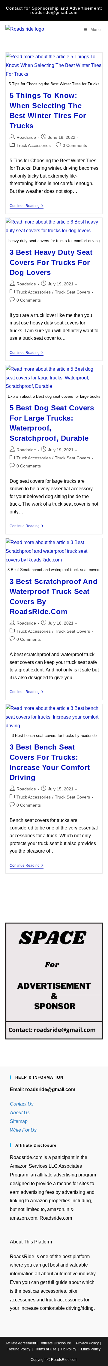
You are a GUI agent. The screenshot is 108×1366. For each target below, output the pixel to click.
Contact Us (22, 1103)
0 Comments (75, 145)
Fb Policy (68, 1349)
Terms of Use (45, 1349)
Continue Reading (27, 206)
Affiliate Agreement (20, 1343)
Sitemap (19, 1121)
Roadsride (26, 137)
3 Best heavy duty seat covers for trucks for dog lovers (51, 262)
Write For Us (23, 1130)
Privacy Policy (87, 1343)
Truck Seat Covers (72, 292)
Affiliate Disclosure (56, 1343)
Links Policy (90, 1349)
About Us (20, 1112)
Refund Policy (19, 1349)
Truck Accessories (33, 145)
